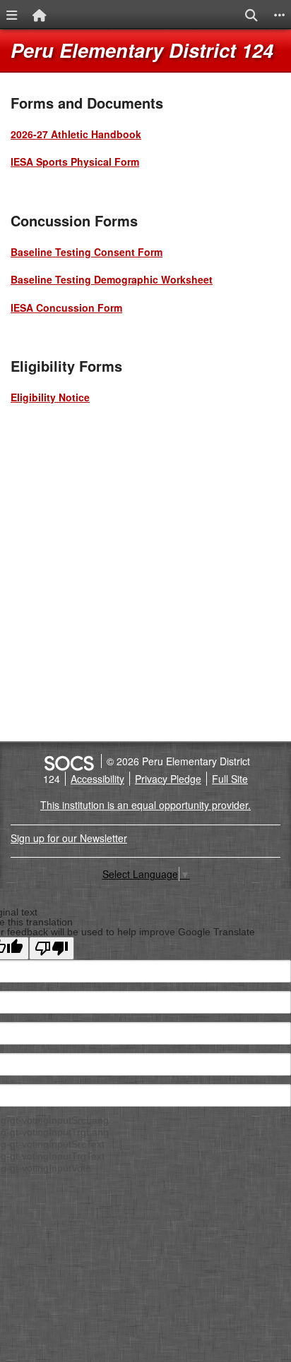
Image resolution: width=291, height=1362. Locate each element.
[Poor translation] (51, 948)
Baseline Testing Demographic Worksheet (112, 279)
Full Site (230, 779)
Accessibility (97, 779)
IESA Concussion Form (66, 307)
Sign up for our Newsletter (69, 838)
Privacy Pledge (168, 779)
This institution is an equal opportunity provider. (145, 805)
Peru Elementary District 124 (142, 50)
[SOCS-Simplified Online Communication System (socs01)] (68, 761)
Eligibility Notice (50, 397)
